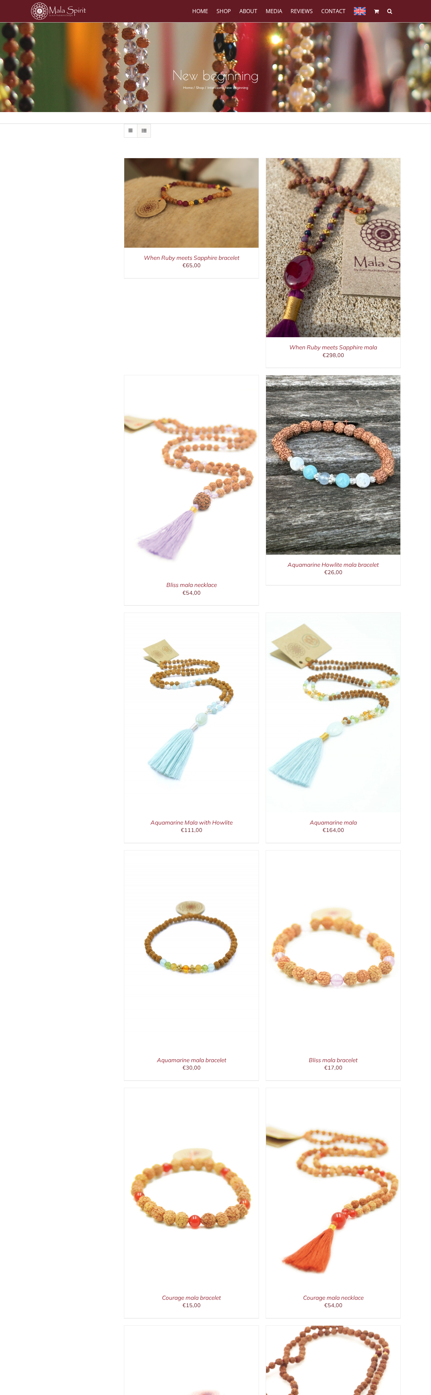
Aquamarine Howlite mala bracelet (333, 564)
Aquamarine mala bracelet (191, 1059)
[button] (389, 10)
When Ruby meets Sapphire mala (333, 347)
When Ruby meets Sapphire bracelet (191, 257)
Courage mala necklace (333, 1297)
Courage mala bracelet (191, 1297)
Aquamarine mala (333, 822)
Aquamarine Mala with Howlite (192, 822)
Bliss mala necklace (191, 584)
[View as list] (144, 130)
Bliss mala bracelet (333, 1059)
